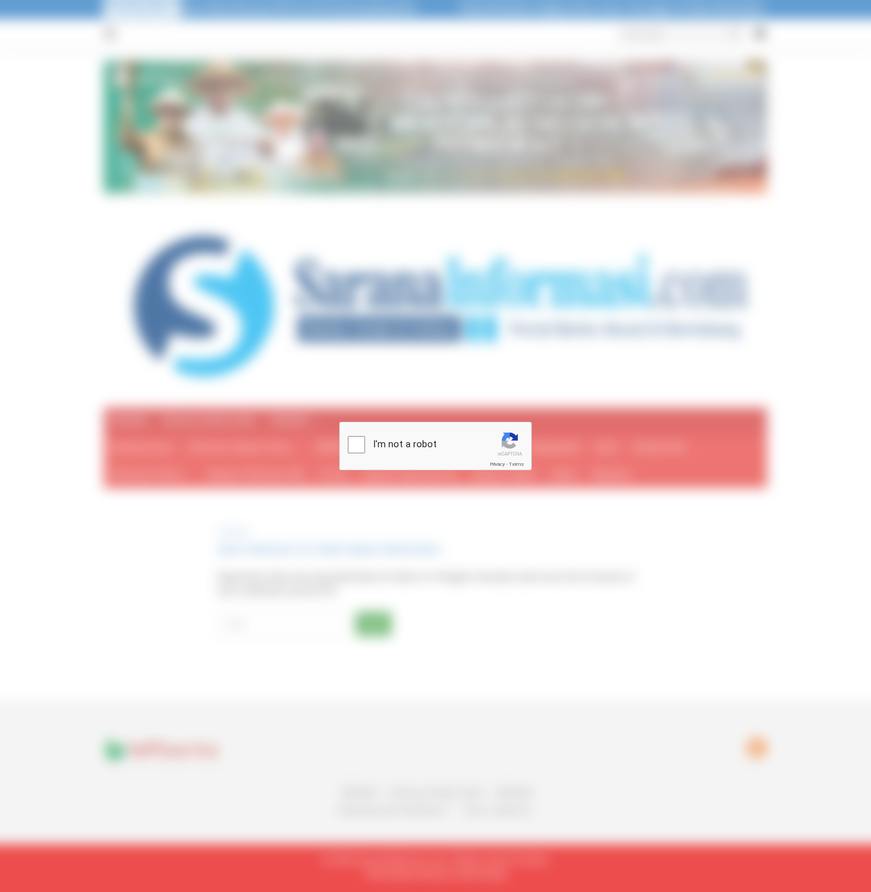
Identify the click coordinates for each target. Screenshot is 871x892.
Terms (516, 464)
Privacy (497, 464)
